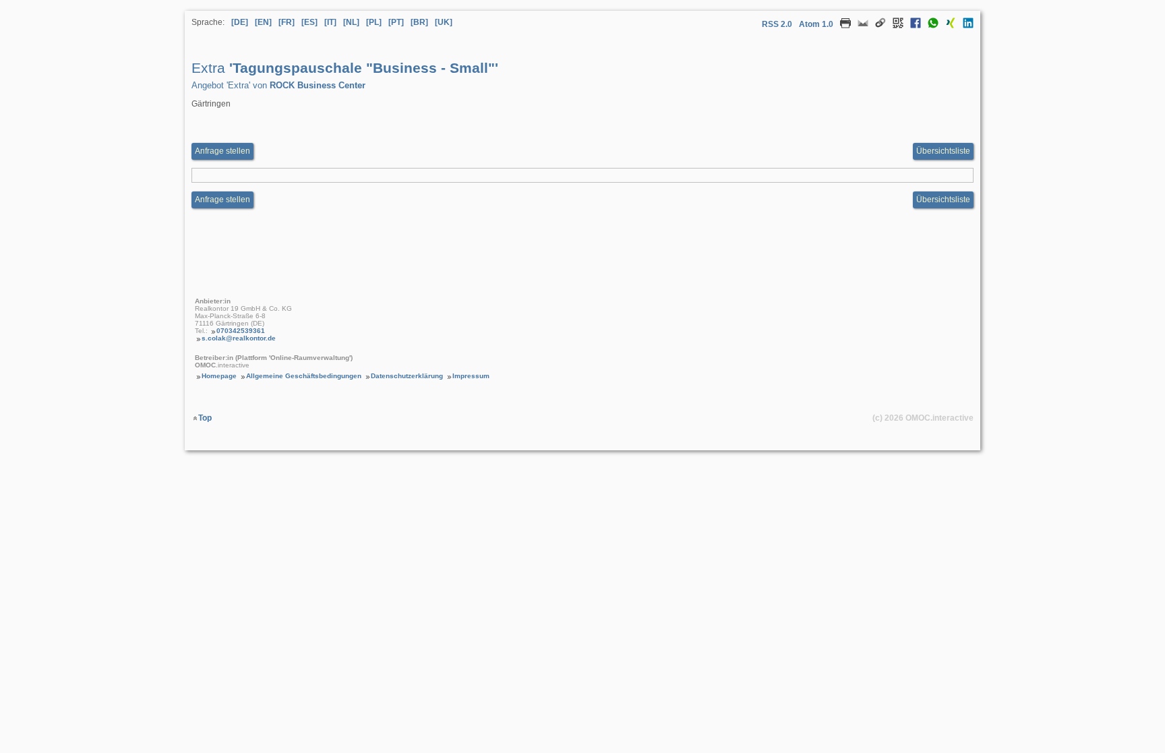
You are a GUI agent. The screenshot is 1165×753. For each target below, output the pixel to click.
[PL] (374, 22)
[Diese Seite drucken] (842, 25)
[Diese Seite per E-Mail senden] (859, 25)
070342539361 (240, 330)
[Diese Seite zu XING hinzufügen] (947, 25)
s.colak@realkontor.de (239, 338)
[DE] (239, 22)
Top (205, 418)
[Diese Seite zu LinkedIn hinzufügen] (965, 25)
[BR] (419, 22)
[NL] (351, 22)
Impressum (470, 376)
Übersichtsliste (943, 151)
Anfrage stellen (222, 151)
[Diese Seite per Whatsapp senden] (929, 25)
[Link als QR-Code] (894, 25)
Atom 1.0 (816, 24)
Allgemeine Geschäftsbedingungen (303, 376)
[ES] (309, 22)
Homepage (219, 376)
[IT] (330, 22)
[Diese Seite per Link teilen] (877, 25)
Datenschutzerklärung (407, 376)
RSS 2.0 (777, 24)
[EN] (263, 22)
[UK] (443, 22)
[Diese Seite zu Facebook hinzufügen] (912, 25)
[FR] (286, 22)
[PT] (396, 22)
